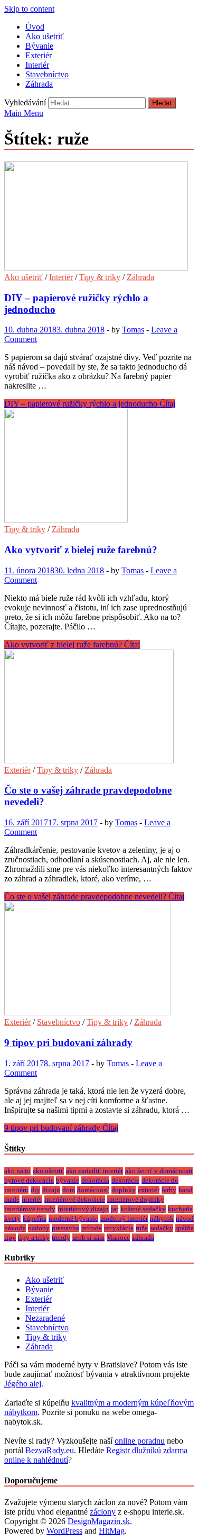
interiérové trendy (29, 1209)
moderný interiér (124, 1218)
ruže (142, 1228)
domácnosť (93, 1190)
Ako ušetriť (44, 36)
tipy (10, 1237)
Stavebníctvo (47, 74)
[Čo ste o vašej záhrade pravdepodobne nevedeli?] (99, 708)
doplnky (123, 1190)
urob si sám (88, 1237)
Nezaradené (45, 1317)
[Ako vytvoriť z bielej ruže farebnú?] (99, 467)
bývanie (67, 1180)
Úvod (34, 26)
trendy (61, 1237)
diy (35, 1190)
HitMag (112, 1530)
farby (169, 1190)
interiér (32, 1199)
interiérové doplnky (135, 1199)
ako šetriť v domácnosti (159, 1171)
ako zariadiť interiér (94, 1171)
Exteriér (38, 55)
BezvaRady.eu (49, 1450)
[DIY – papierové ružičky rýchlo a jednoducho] (99, 217)
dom (68, 1190)
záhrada (143, 1237)
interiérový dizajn (83, 1209)
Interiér (37, 64)
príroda (91, 1228)
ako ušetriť (48, 1171)
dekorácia (95, 1180)
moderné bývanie (73, 1218)
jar (114, 1209)
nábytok (162, 1218)
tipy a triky (34, 1237)
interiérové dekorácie (74, 1199)
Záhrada (39, 83)
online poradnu (140, 1440)
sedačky (161, 1228)
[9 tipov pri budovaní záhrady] (99, 959)
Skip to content (29, 8)
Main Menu (23, 113)
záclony (103, 1511)
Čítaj (89, 403)
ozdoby (39, 1228)
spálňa (184, 1228)
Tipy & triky (99, 277)
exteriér (148, 1190)
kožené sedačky (143, 1209)
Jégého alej (22, 1383)
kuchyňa (180, 1209)
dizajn (51, 1190)
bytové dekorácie (29, 1180)
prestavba (65, 1228)
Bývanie (39, 45)
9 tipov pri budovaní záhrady (68, 1042)
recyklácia (119, 1228)
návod (185, 1218)
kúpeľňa (34, 1218)
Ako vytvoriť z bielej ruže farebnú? (80, 549)
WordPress (64, 1530)
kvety (12, 1218)
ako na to (17, 1171)
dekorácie (125, 1180)
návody (15, 1228)
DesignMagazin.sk (99, 1521)
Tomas (133, 329)
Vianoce (118, 1237)
